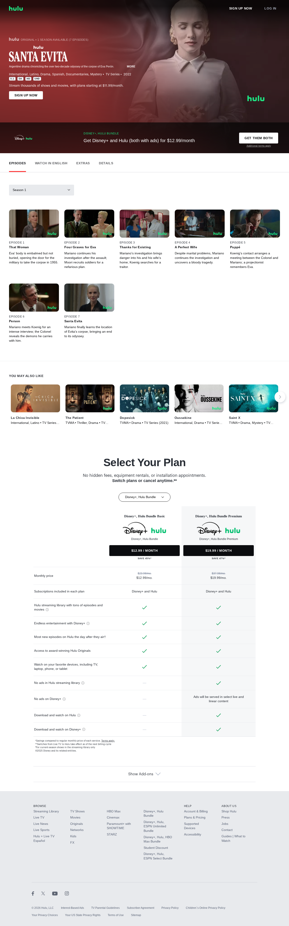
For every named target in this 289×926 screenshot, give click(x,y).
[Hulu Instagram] (67, 893)
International (18, 74)
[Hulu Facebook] (36, 893)
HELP (188, 806)
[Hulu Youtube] (58, 893)
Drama (45, 74)
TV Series (113, 74)
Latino (34, 74)
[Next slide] (280, 396)
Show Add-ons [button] (140, 774)
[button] (17, 162)
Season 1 (19, 190)
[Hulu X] (46, 893)
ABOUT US (228, 806)
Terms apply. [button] (108, 741)
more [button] (131, 66)
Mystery (96, 74)
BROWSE (39, 806)
